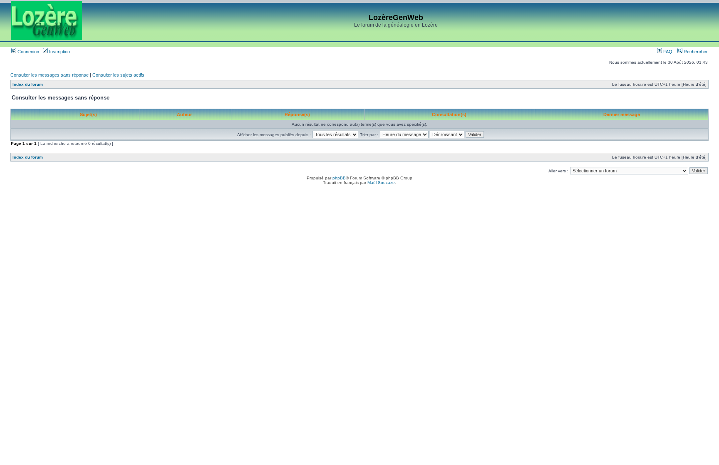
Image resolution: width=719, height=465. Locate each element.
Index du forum (27, 84)
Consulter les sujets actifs (118, 74)
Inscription (59, 51)
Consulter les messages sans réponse (49, 74)
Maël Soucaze (381, 182)
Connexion (27, 51)
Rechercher (695, 51)
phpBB (339, 178)
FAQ (667, 51)
